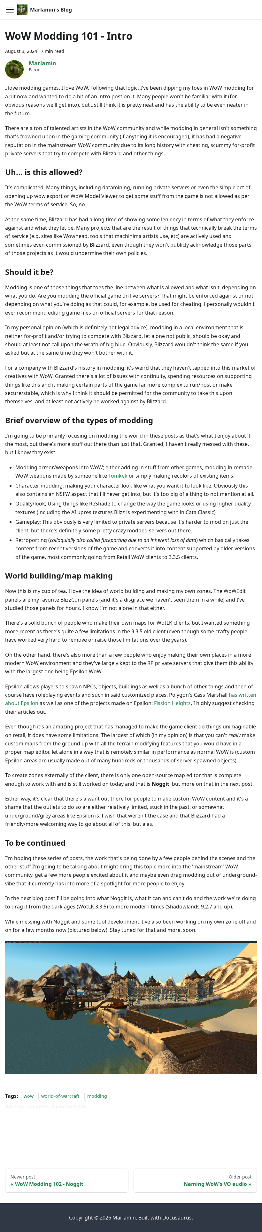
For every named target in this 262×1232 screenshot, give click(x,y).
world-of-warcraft (60, 1096)
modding (97, 1096)
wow (29, 1096)
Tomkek (117, 475)
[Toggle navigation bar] (10, 9)
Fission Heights (172, 703)
